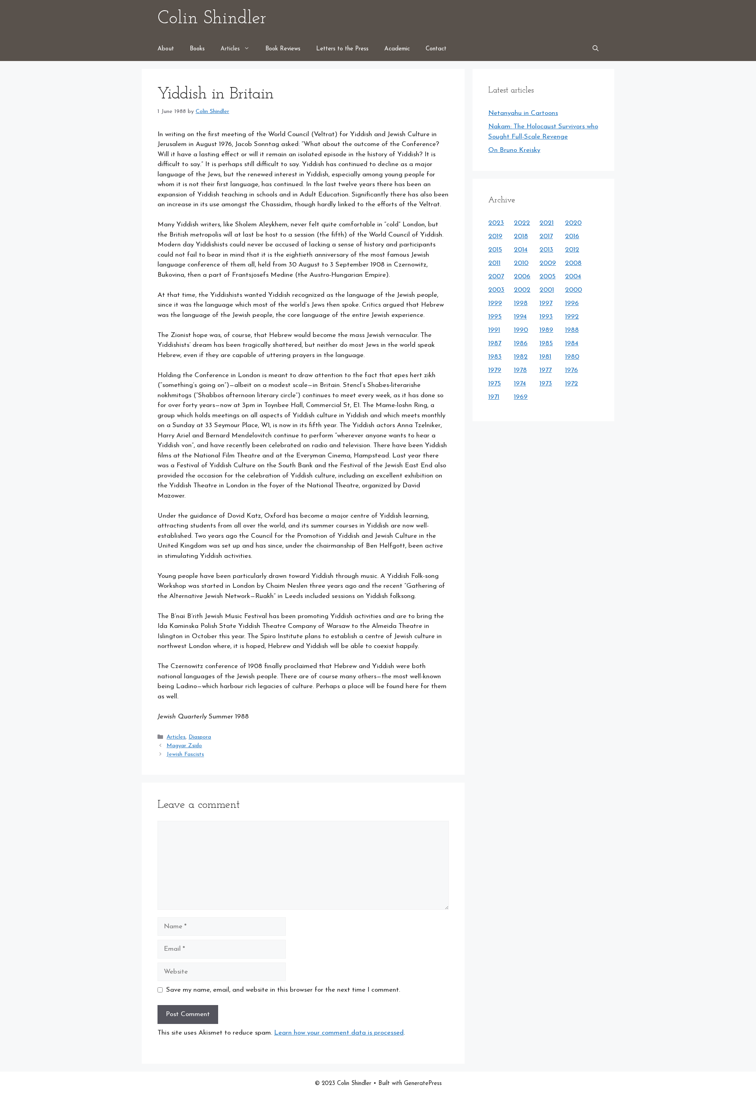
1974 (520, 383)
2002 (522, 290)
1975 (494, 383)
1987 (494, 343)
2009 (547, 263)
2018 (521, 236)
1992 (572, 316)
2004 (573, 276)
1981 (545, 357)
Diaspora (200, 737)
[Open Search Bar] (595, 49)
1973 (545, 383)
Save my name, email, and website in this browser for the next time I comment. (283, 990)
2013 (546, 249)
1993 (546, 316)
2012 (572, 249)
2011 (494, 263)
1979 (494, 370)
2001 (546, 290)
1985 (546, 343)
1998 (521, 303)
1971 (493, 397)
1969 (521, 397)
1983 (495, 357)
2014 (521, 249)
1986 (521, 343)
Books (197, 49)
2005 (547, 276)
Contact (436, 49)
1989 (546, 330)
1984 (571, 343)
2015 (495, 249)
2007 (496, 276)
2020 (573, 223)
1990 (521, 330)
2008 (573, 263)
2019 (495, 236)
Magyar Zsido (184, 746)
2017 (546, 236)
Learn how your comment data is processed (339, 1032)
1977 (545, 370)
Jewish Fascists (185, 755)
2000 (573, 290)
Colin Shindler (212, 18)
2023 (496, 223)
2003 (496, 290)
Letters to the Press (342, 49)
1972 (571, 383)
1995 (495, 316)
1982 (521, 357)
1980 (572, 357)
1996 (572, 303)
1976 (571, 370)
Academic (397, 49)
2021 (546, 223)
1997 (545, 303)
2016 (572, 236)
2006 (522, 276)
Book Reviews (282, 49)
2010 (521, 263)
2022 (522, 223)
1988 (572, 330)
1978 (520, 370)
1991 (494, 330)
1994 (520, 316)
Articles (230, 49)
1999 (495, 303)
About (166, 49)
